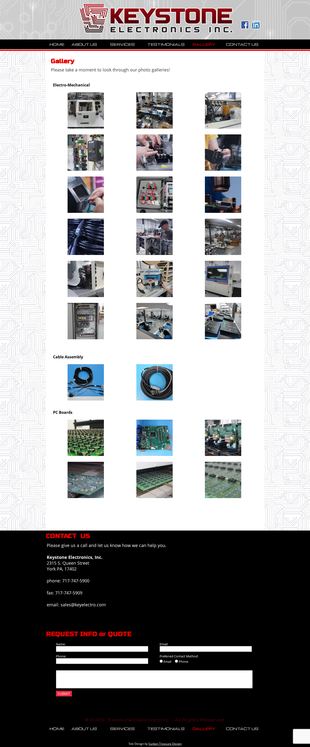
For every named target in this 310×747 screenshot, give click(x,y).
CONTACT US (242, 44)
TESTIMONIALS (166, 44)
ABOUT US (84, 44)
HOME (56, 44)
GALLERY (204, 44)
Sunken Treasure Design (165, 744)
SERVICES (122, 44)
